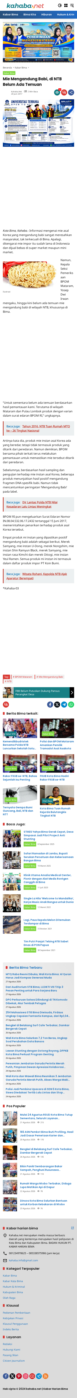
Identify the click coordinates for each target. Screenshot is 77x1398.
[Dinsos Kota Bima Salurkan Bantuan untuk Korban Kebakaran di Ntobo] (10, 1204)
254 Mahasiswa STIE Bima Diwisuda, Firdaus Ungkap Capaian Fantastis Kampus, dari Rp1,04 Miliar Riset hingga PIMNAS (37, 1014)
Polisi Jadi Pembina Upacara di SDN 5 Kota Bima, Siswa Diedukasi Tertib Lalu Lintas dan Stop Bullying (37, 1090)
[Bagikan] (71, 92)
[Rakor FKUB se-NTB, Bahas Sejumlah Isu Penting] (20, 763)
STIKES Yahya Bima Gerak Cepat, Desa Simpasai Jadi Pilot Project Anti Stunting (48, 835)
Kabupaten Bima (13, 1292)
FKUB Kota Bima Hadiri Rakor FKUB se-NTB (54, 777)
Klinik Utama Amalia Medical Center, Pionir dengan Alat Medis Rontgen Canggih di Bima (47, 878)
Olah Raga (47, 801)
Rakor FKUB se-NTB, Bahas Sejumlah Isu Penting (20, 777)
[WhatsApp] (71, 705)
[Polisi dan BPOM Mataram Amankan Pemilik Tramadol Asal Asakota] (57, 728)
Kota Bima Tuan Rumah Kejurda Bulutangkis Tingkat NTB (55, 812)
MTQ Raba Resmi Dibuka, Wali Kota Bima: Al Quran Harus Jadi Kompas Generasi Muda (38, 976)
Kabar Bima (9, 73)
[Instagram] (25, 1376)
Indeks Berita (11, 1329)
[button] (60, 5)
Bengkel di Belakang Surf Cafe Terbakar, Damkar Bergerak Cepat (37, 1027)
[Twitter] (57, 705)
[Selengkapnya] (72, 1228)
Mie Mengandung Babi (51, 676)
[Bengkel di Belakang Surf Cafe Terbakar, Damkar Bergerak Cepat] (10, 1153)
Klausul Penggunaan (15, 1323)
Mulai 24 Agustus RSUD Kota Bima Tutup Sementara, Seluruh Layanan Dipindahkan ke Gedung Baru (46, 1116)
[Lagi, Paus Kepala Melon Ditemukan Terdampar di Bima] (12, 925)
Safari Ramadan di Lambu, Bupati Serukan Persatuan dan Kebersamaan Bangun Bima (49, 857)
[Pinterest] (19, 1376)
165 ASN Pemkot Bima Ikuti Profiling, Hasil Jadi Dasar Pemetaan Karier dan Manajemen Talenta (46, 1133)
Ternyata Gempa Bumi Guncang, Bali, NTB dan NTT (18, 811)
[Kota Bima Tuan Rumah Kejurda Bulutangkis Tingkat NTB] (57, 795)
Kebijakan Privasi (13, 1318)
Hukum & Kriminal (14, 1286)
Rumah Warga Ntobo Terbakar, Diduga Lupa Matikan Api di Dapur (45, 1185)
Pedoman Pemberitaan (16, 1312)
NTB (9, 681)
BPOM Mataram (23, 676)
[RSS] (45, 1376)
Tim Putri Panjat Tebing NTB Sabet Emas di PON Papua (46, 943)
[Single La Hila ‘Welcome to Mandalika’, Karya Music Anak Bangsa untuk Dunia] (12, 903)
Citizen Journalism (14, 1360)
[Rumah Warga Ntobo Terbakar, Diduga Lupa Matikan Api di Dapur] (10, 1187)
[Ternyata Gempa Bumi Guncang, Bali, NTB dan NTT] (20, 794)
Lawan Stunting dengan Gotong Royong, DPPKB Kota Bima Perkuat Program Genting (37, 1052)
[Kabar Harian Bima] (25, 5)
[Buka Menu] (66, 5)
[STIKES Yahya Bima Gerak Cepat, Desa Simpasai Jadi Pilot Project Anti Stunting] (12, 838)
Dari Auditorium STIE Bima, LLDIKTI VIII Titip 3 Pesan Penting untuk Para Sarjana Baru (34, 988)
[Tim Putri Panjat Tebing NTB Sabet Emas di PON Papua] (12, 946)
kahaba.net (16, 91)
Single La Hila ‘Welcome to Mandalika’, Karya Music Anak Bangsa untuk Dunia (49, 900)
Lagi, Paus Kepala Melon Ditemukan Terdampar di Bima (47, 921)
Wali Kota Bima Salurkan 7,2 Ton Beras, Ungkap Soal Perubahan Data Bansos (36, 1039)
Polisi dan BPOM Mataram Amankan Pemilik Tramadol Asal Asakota (57, 745)
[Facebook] (50, 705)
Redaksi (7, 1344)
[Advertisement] (38, 185)
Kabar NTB (10, 734)
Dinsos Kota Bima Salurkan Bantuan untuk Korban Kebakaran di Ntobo (43, 1202)
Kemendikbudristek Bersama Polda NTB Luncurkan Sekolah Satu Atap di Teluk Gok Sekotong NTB (18, 745)
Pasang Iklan (10, 1355)
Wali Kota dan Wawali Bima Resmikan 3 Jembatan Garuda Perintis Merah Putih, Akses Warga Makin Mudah (38, 1078)
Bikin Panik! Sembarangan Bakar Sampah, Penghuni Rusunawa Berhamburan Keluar (41, 1168)
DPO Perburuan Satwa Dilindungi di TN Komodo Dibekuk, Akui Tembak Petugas (37, 1001)
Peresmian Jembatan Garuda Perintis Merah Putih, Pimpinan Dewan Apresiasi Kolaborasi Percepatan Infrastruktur (35, 1065)
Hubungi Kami (11, 1349)
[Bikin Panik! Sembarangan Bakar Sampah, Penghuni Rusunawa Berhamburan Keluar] (10, 1170)
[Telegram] (64, 705)
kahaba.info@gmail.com (23, 1260)
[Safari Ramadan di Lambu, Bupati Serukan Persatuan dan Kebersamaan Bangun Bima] (12, 860)
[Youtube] (32, 1376)
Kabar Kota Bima (13, 1281)
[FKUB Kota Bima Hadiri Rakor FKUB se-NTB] (57, 763)
